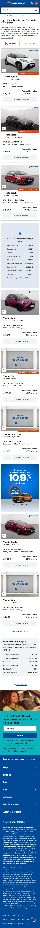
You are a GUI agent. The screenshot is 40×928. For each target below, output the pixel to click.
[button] (3, 3)
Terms (13, 915)
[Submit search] (36, 10)
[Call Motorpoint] (32, 3)
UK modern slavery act (11, 919)
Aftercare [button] (7, 797)
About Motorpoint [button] (12, 812)
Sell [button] (5, 789)
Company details (28, 919)
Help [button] (5, 767)
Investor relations (9, 923)
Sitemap (21, 915)
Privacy (6, 915)
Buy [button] (5, 782)
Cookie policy (23, 923)
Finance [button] (7, 775)
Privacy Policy (12, 751)
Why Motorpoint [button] (11, 804)
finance (24, 29)
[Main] (16, 3)
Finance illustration (29, 91)
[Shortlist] (36, 3)
